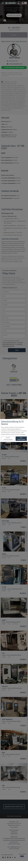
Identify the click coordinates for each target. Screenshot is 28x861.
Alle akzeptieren (21, 438)
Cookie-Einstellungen (8, 438)
